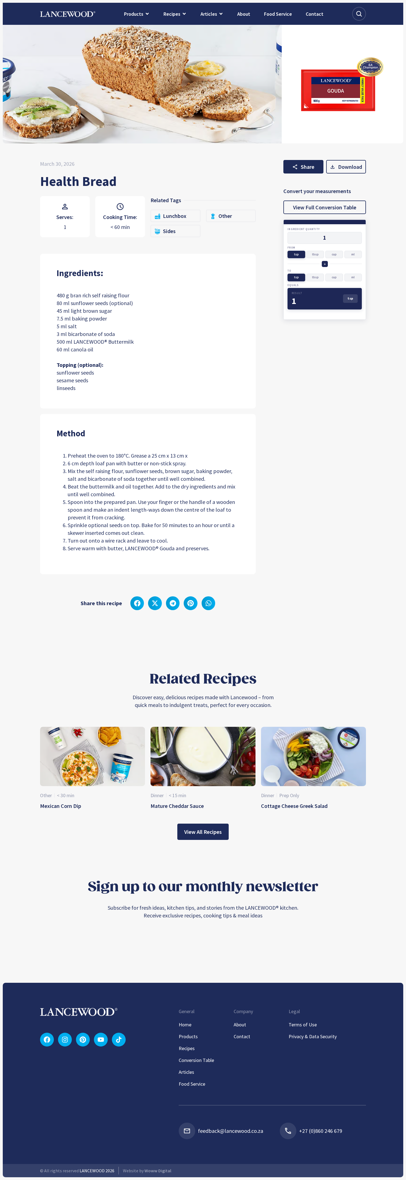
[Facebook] (47, 1039)
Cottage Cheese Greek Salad (294, 805)
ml (353, 254)
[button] (137, 603)
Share (307, 166)
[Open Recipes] (184, 13)
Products (188, 1036)
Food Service (192, 1084)
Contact (242, 1036)
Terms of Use (303, 1024)
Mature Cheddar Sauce (177, 805)
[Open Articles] (220, 13)
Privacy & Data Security (313, 1036)
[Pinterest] (83, 1039)
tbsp (315, 254)
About (240, 1024)
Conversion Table (196, 1060)
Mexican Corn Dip (60, 805)
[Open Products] (147, 13)
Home (185, 1024)
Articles (186, 1072)
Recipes (187, 1048)
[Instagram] (65, 1039)
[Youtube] (101, 1039)
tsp (296, 254)
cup (334, 254)
